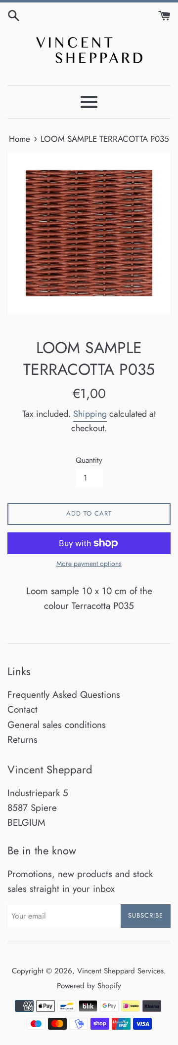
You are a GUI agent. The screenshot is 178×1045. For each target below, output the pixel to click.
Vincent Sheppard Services (120, 970)
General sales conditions (56, 724)
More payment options (89, 563)
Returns (22, 739)
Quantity (89, 460)
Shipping (90, 413)
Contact (22, 709)
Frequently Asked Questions (63, 694)
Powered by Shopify (89, 985)
